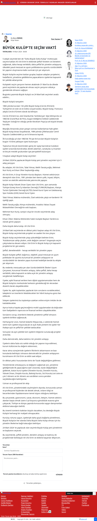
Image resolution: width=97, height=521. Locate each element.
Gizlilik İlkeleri (6, 503)
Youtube (85, 498)
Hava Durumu (26, 498)
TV (63, 505)
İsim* (5, 447)
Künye (3, 496)
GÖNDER (59, 475)
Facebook (85, 505)
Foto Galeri (66, 507)
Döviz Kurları (26, 505)
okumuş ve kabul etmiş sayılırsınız (25, 474)
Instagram (86, 496)
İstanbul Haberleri (68, 501)
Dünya (43, 498)
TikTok (84, 501)
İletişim (3, 498)
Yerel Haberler (67, 498)
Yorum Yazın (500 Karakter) (13, 454)
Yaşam (44, 505)
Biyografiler (66, 503)
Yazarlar (8, 34)
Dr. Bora (16, 38)
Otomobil (44, 507)
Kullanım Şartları (7, 505)
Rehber (64, 496)
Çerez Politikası (7, 501)
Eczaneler (25, 501)
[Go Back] (95, 519)
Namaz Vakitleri (27, 496)
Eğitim (43, 501)
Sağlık (43, 503)
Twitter (84, 503)
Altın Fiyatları (26, 507)
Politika (44, 496)
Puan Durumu (26, 503)
